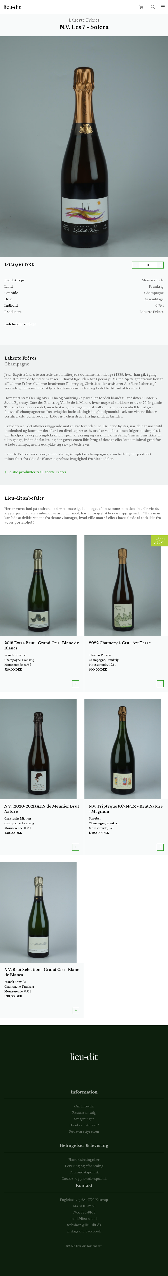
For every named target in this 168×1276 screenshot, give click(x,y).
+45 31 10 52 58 (84, 1206)
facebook (93, 1231)
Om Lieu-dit (84, 1106)
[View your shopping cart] (142, 7)
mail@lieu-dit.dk (84, 1219)
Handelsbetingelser (84, 1160)
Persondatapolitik (84, 1172)
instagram (75, 1231)
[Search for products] (153, 7)
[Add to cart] (160, 265)
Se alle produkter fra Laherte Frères (36, 472)
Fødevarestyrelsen (84, 1132)
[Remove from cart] (135, 265)
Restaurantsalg (84, 1113)
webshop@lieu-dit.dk (84, 1225)
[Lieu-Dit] (12, 7)
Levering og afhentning (84, 1166)
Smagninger (84, 1119)
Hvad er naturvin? (84, 1125)
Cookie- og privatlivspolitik (84, 1179)
